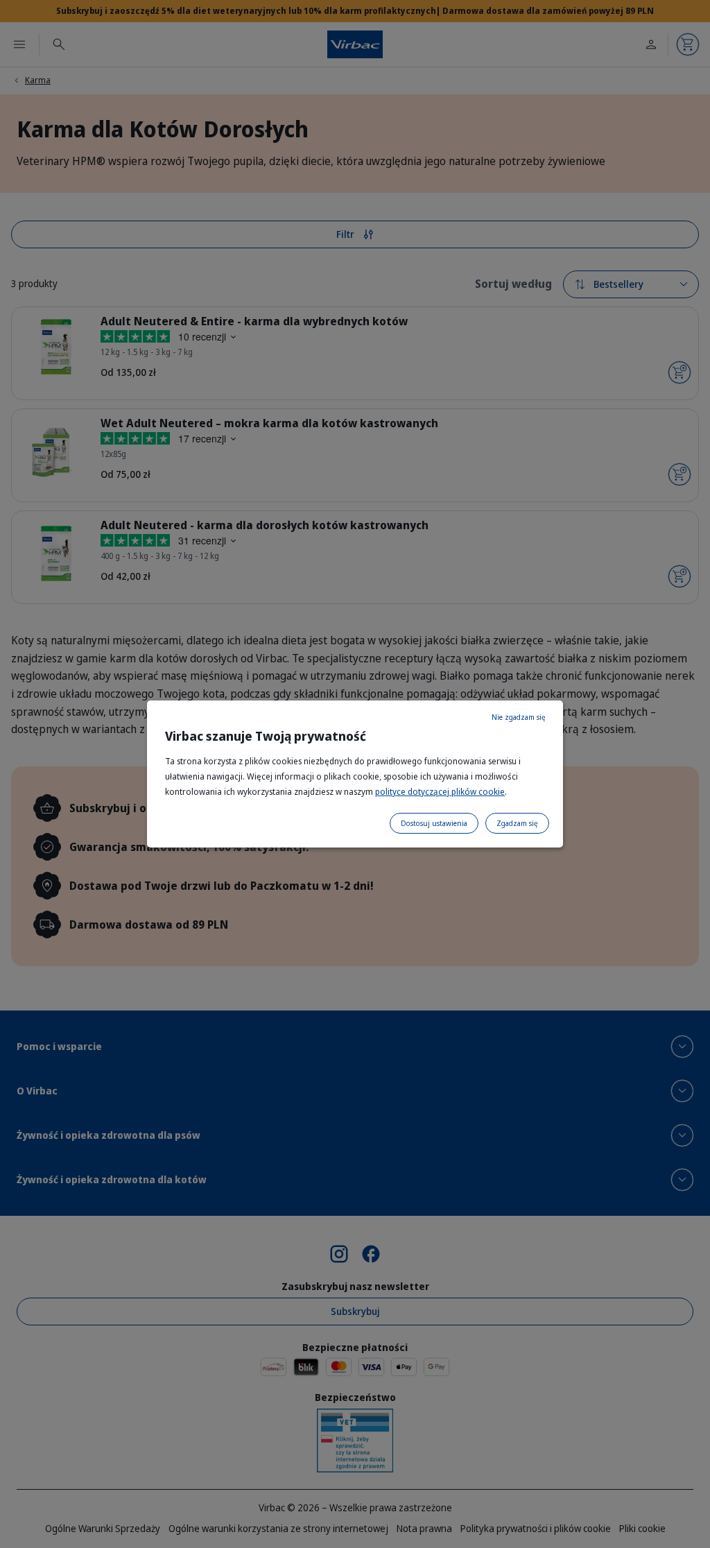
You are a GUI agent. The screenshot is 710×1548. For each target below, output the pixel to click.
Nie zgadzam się (519, 717)
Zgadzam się (517, 823)
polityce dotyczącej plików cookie (440, 792)
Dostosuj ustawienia (434, 823)
